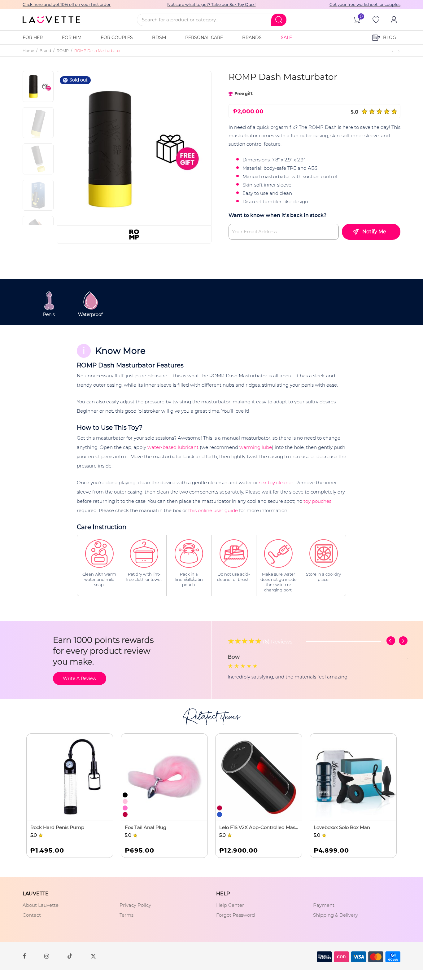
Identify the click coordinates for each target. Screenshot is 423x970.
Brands (252, 37)
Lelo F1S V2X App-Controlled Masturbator (258, 827)
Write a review (79, 678)
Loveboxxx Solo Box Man (342, 827)
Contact (32, 915)
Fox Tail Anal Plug (145, 827)
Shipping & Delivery (335, 915)
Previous (77, 148)
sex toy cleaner (276, 482)
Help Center (230, 905)
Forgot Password (235, 915)
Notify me (374, 232)
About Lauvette (41, 905)
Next (196, 148)
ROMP (63, 50)
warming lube (255, 447)
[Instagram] (46, 956)
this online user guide (213, 510)
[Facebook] (24, 956)
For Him (71, 37)
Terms (126, 915)
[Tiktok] (70, 956)
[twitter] (93, 956)
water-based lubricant (172, 447)
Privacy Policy (135, 905)
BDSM (159, 37)
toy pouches (317, 501)
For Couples (117, 37)
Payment (323, 905)
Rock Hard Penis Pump (57, 827)
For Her (33, 37)
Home (28, 50)
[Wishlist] (375, 19)
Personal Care (204, 37)
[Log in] (393, 19)
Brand (45, 50)
